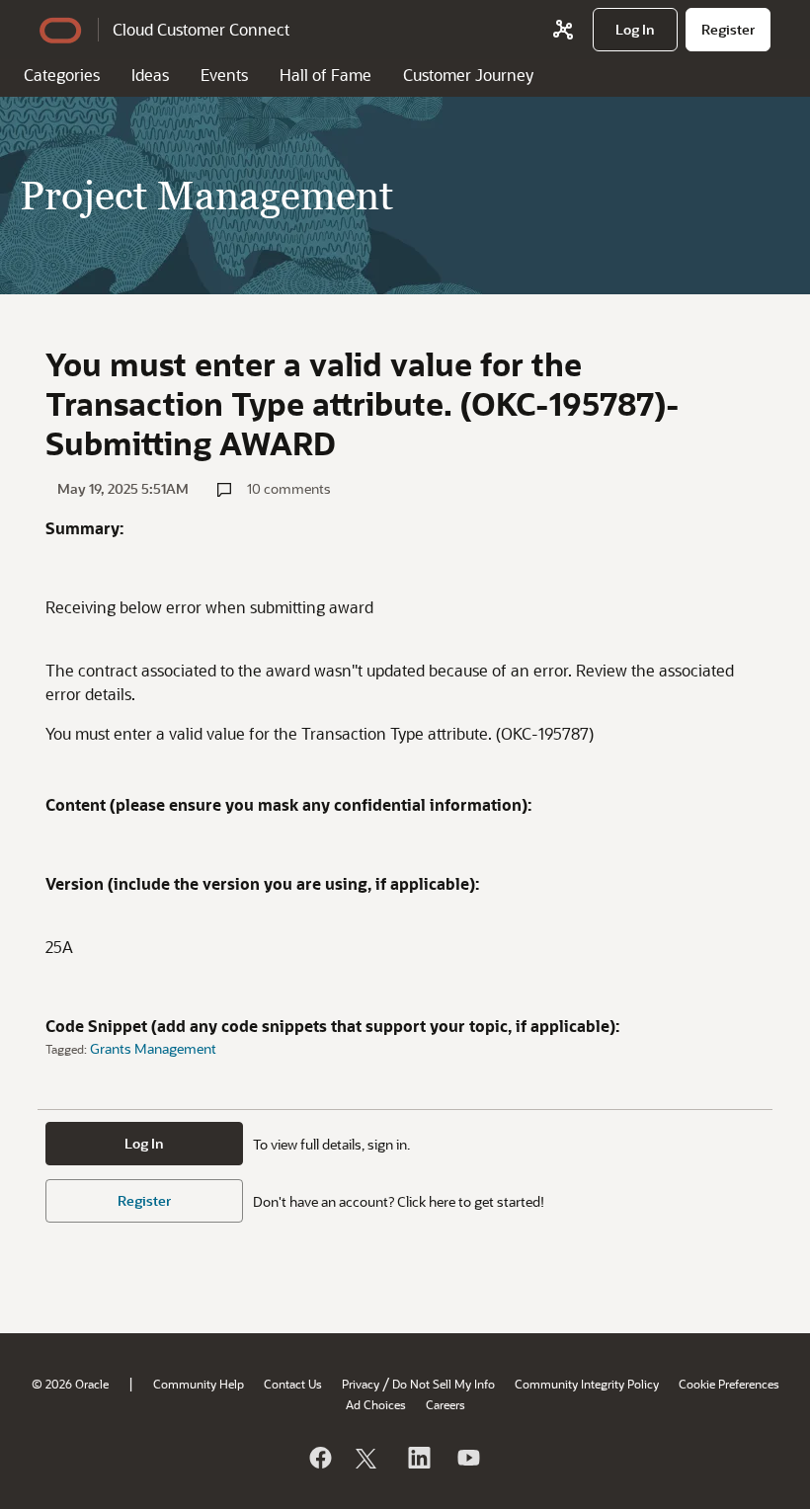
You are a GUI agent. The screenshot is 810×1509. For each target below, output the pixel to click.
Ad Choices (376, 1404)
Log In (144, 1143)
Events (224, 74)
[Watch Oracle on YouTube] (467, 1457)
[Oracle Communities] (563, 29)
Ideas (150, 74)
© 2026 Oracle (70, 1383)
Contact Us (293, 1383)
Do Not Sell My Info (443, 1383)
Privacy (360, 1383)
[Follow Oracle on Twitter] (368, 1457)
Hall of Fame (325, 74)
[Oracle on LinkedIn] (418, 1457)
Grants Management (153, 1048)
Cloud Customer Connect (201, 29)
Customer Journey (468, 74)
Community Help (198, 1383)
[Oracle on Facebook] (319, 1457)
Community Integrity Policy (587, 1383)
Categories (62, 74)
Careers (445, 1404)
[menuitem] (635, 29)
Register (144, 1200)
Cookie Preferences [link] (729, 1383)
